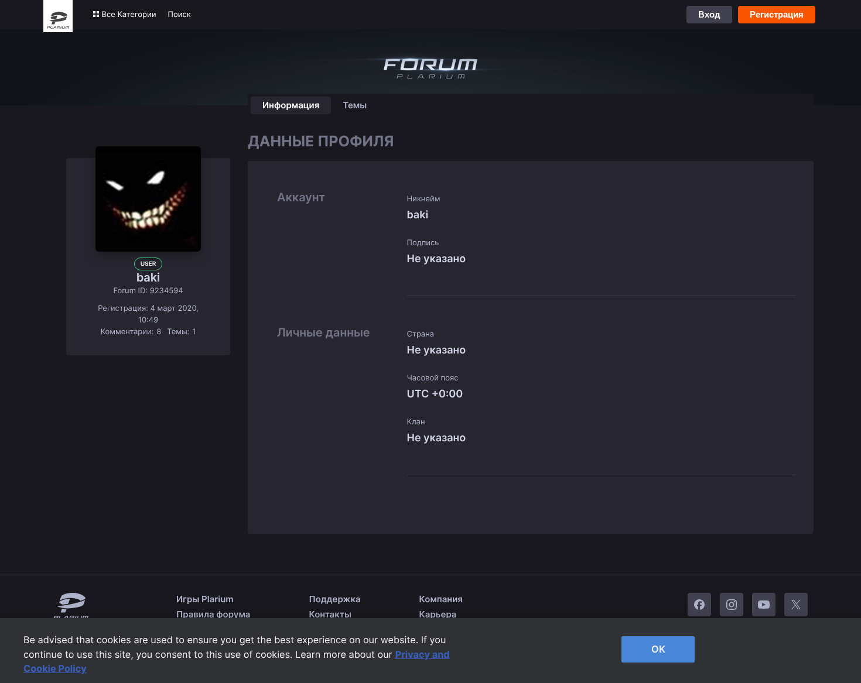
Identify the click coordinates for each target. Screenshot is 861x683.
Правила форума (213, 614)
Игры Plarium (205, 599)
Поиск (179, 14)
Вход (709, 14)
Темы (355, 105)
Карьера (438, 614)
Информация (290, 105)
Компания (441, 599)
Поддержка (335, 599)
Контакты (330, 614)
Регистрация (777, 14)
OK (658, 649)
